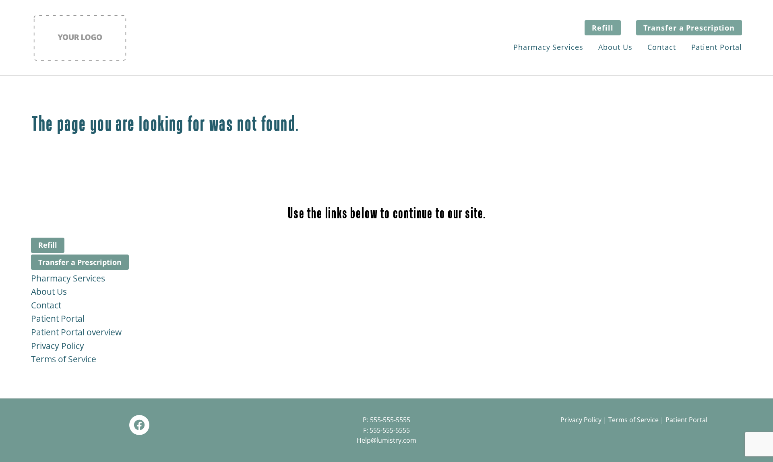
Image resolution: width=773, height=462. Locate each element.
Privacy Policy (57, 346)
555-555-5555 (390, 419)
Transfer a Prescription (689, 28)
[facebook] (139, 425)
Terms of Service (63, 359)
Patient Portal (716, 47)
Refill (602, 28)
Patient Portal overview (76, 332)
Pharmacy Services (548, 47)
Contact (661, 47)
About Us (615, 47)
